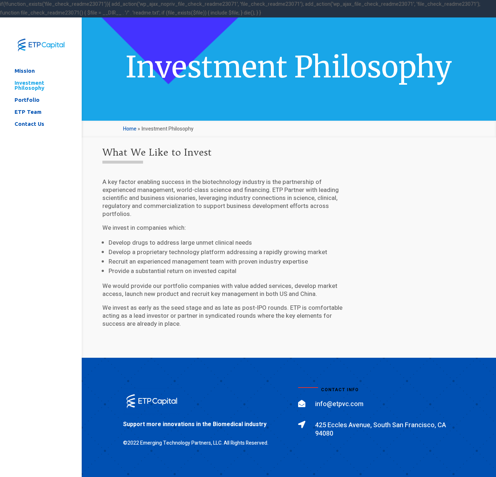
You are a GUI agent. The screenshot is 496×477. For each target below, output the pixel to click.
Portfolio (27, 100)
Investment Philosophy (29, 85)
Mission (25, 71)
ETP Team (28, 112)
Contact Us (29, 124)
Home (130, 129)
